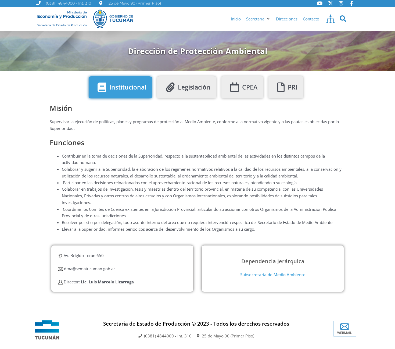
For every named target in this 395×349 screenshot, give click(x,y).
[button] (258, 19)
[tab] (120, 87)
